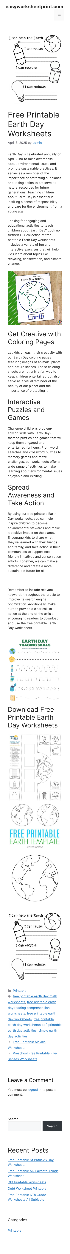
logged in (34, 1090)
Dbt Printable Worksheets (27, 1182)
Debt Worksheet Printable (27, 1188)
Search (13, 1119)
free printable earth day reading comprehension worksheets (32, 1007)
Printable (19, 990)
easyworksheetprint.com (34, 6)
